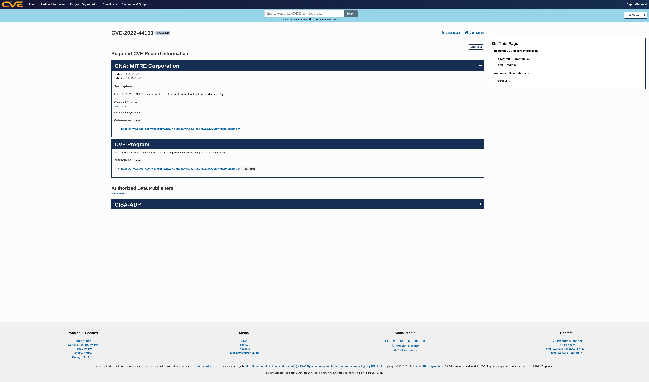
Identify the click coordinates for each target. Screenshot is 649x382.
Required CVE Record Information (516, 50)
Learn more (120, 106)
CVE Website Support (565, 353)
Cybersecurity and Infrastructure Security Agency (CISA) (343, 366)
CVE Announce (407, 350)
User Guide (476, 32)
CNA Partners (566, 345)
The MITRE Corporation (428, 366)
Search (350, 13)
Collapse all (476, 47)
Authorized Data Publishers (511, 73)
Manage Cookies (82, 357)
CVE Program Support (565, 340)
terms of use (206, 366)
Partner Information (53, 4)
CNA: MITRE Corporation (514, 59)
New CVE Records (407, 346)
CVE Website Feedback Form (565, 349)
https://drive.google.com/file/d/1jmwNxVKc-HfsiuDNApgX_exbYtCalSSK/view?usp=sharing (179, 128)
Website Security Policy (83, 345)
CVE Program (507, 65)
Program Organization (84, 4)
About (32, 4)
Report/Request (637, 4)
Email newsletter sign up (244, 353)
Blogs (244, 345)
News (243, 340)
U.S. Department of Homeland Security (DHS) (275, 366)
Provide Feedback (326, 19)
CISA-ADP (505, 81)
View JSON (452, 32)
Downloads (110, 4)
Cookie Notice (83, 353)
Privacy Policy (83, 349)
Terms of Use (82, 340)
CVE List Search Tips (295, 19)
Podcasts (244, 349)
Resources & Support (135, 4)
